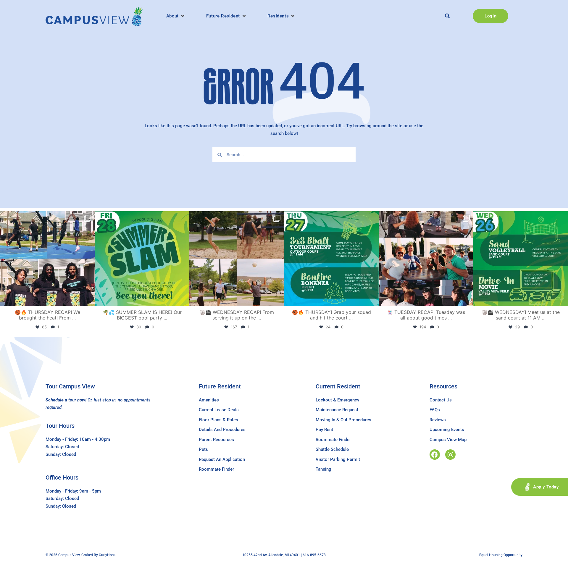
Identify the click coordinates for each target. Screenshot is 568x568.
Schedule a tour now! (66, 400)
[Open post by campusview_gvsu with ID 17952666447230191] (331, 258)
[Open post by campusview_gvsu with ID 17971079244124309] (426, 258)
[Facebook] (435, 454)
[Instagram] (450, 454)
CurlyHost (107, 555)
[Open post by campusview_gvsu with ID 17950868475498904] (47, 258)
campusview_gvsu (46, 217)
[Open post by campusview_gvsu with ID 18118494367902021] (142, 258)
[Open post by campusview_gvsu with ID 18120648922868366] (236, 258)
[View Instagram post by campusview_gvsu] (88, 298)
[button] (175, 16)
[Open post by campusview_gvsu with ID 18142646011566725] (520, 258)
